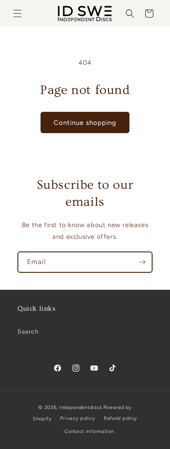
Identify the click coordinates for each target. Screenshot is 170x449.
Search (28, 331)
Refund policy (120, 418)
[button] (17, 13)
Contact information (89, 431)
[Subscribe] (142, 262)
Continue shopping (85, 123)
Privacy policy (77, 418)
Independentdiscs (80, 407)
